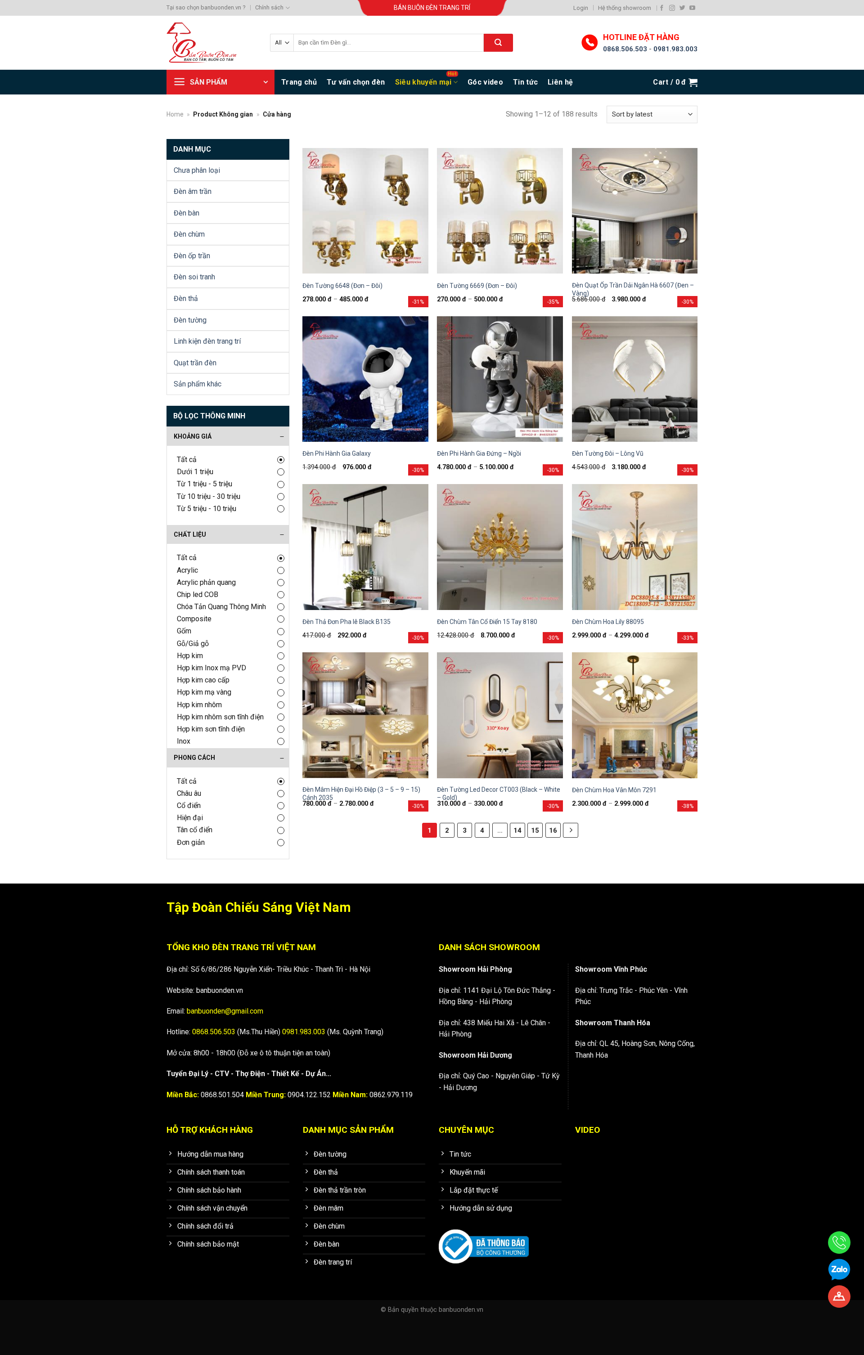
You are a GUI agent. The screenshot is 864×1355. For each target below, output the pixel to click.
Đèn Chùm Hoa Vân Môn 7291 (614, 790)
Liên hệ (560, 82)
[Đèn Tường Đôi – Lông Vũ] (635, 379)
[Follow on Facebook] (662, 8)
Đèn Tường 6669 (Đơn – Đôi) (477, 285)
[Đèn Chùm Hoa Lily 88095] (635, 547)
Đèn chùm (189, 234)
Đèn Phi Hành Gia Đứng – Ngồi (479, 453)
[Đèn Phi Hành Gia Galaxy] (365, 379)
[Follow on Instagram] (672, 8)
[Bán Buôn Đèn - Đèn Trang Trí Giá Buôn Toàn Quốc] (211, 43)
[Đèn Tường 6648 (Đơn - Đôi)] (365, 211)
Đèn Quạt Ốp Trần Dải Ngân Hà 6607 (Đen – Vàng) (633, 289)
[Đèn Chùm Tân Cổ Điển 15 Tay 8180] (500, 547)
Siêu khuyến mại (423, 82)
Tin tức (525, 82)
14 (517, 830)
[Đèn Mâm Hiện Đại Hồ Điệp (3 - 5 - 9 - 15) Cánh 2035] (365, 715)
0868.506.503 (625, 49)
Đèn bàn (186, 213)
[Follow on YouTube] (692, 8)
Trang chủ (299, 82)
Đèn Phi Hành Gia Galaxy (336, 453)
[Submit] (498, 43)
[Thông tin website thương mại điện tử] (484, 1240)
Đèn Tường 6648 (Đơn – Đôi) (342, 285)
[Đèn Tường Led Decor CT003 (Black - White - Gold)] (500, 715)
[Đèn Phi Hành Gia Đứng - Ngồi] (500, 379)
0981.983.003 (675, 49)
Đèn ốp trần (192, 255)
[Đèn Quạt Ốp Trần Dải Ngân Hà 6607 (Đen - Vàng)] (635, 211)
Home (175, 114)
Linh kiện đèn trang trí (207, 341)
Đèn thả (186, 298)
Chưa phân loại (197, 170)
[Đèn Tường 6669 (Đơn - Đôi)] (500, 211)
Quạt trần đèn (195, 363)
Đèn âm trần (193, 191)
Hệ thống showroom (624, 7)
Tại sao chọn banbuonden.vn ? (205, 7)
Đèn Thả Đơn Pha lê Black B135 (346, 621)
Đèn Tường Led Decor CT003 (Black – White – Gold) (498, 793)
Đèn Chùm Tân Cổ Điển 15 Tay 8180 (487, 621)
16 (553, 830)
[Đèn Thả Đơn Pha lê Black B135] (365, 547)
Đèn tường (190, 320)
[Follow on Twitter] (682, 8)
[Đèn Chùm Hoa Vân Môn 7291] (635, 715)
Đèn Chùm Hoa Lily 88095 (608, 621)
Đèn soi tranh (194, 277)
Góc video (485, 82)
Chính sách (269, 7)
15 (535, 830)
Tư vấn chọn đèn (356, 82)
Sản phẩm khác (197, 384)
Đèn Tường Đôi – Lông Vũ (608, 453)
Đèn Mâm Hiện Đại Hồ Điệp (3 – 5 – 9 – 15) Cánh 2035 (361, 793)
